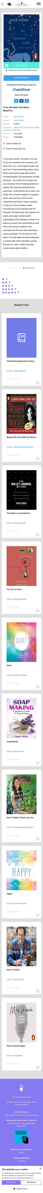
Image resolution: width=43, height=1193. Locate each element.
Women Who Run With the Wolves (21, 437)
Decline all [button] (31, 1182)
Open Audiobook (21, 78)
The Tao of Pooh (14, 589)
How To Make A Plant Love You (20, 818)
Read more (30, 1178)
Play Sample (21, 65)
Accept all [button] (11, 1182)
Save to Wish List (13, 144)
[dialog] (21, 1179)
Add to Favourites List (15, 149)
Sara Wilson (19, 117)
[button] (39, 4)
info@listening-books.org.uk (28, 1115)
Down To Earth (13, 970)
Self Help (16, 130)
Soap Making (12, 742)
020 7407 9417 (10, 1115)
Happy (9, 894)
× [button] (40, 1168)
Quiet (9, 665)
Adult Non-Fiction (21, 127)
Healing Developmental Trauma (20, 361)
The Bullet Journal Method (18, 513)
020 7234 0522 (13, 1123)
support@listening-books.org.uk (26, 1124)
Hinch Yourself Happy (16, 1046)
